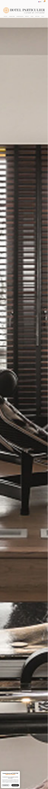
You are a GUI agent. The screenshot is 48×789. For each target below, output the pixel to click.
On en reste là (14, 772)
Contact (42, 16)
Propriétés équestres (20, 16)
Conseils (31, 16)
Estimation (27, 16)
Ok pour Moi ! (15, 785)
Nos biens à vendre (12, 16)
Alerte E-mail (37, 16)
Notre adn (5, 16)
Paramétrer (5, 785)
